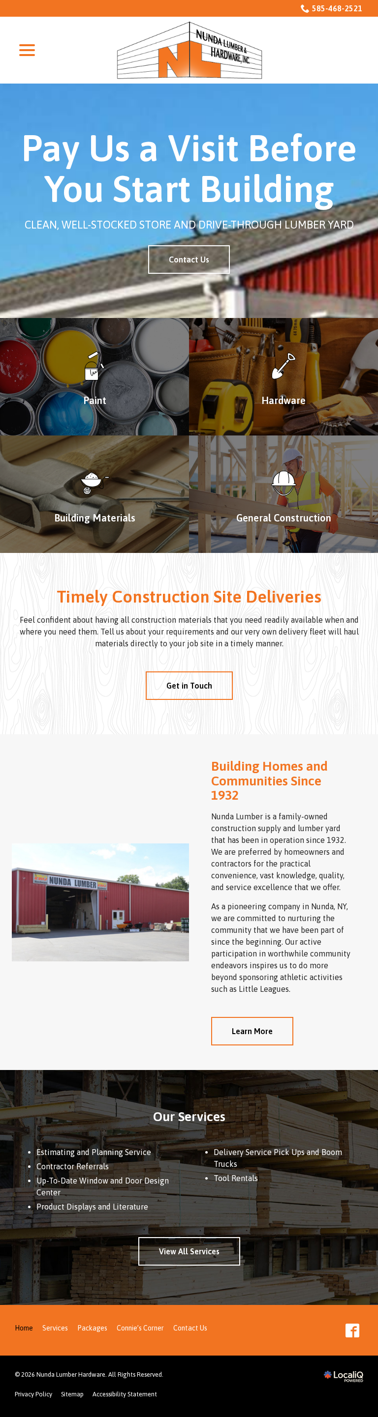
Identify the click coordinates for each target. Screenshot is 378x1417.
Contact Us (189, 259)
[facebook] (352, 1330)
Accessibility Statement (125, 1394)
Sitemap (72, 1394)
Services (55, 1328)
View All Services (189, 1251)
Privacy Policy (33, 1394)
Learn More (252, 1031)
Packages (92, 1328)
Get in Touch (189, 685)
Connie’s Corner (140, 1328)
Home (24, 1328)
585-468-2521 (337, 8)
